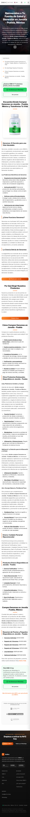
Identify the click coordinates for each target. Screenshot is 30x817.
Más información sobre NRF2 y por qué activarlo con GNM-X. (15, 694)
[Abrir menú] (28, 2)
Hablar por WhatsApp (21, 743)
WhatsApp (4, 797)
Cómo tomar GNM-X (21, 780)
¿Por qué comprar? (21, 783)
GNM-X (4, 774)
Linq (3, 777)
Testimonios (19, 786)
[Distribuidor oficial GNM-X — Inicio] (7, 2)
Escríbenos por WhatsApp (16, 89)
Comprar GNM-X (7, 743)
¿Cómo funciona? (20, 774)
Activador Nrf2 (20, 777)
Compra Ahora (15, 318)
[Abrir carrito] (21, 2)
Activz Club (6, 342)
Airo (3, 783)
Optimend (4, 780)
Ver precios (15, 94)
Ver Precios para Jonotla (15, 279)
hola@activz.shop (6, 794)
